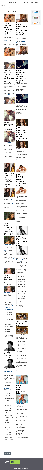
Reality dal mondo (19, 369)
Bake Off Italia (12, 4)
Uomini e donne (12, 2)
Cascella (5, 260)
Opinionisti (5, 336)
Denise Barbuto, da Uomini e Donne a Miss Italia (21, 389)
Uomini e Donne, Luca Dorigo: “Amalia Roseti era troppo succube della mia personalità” (21, 28)
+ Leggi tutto (7, 453)
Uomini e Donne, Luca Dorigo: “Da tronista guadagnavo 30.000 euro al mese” (21, 179)
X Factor (26, 2)
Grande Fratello (35, 2)
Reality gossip (7, 56)
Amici (20, 2)
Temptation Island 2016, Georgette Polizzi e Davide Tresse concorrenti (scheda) (9, 76)
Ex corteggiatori (20, 305)
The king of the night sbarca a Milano (21, 323)
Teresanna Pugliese (20, 259)
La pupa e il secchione (8, 206)
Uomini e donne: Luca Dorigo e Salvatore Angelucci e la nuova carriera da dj (21, 76)
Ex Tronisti (19, 220)
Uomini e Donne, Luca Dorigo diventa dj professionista (9, 126)
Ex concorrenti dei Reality (9, 157)
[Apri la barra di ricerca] (10, 7)
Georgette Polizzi (7, 94)
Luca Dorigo (18, 194)
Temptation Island (8, 104)
